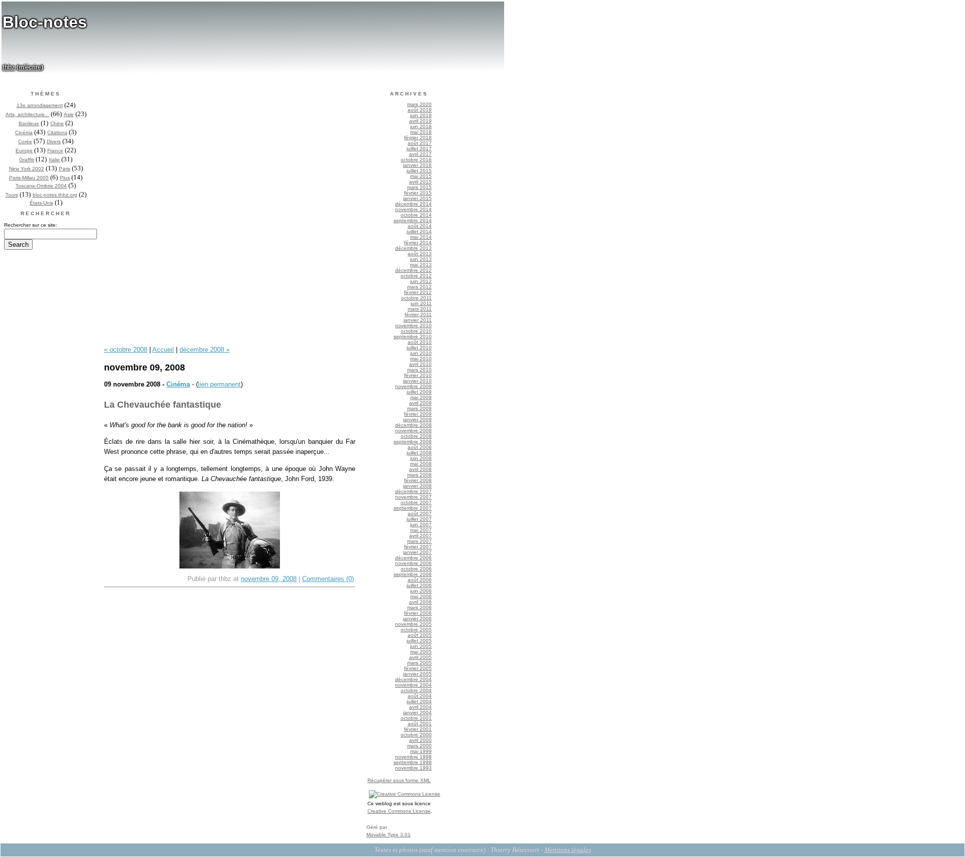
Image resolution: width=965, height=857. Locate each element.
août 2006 (420, 580)
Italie (54, 159)
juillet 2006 (419, 585)
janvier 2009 (417, 419)
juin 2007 (421, 524)
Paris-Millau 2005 (29, 177)
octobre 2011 (416, 298)
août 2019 (420, 110)
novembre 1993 (413, 768)
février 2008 (418, 480)
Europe (24, 150)
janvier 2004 (417, 712)
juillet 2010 (419, 347)
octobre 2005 (416, 629)
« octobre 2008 (125, 349)
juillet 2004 (419, 701)
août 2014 (420, 226)
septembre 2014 (413, 220)
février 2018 (418, 137)
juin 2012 (421, 281)
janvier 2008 (417, 486)
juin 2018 (421, 126)
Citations (57, 132)
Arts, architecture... (27, 114)
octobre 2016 (416, 159)
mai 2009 (421, 397)
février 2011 (418, 314)
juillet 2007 (419, 519)
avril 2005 (420, 657)
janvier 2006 (417, 618)
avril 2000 (420, 740)
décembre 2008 (413, 425)
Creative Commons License (399, 811)
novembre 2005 (413, 624)
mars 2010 (419, 369)
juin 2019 (421, 115)
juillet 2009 (419, 392)
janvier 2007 (417, 552)
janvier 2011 (418, 320)
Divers (54, 141)
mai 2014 (421, 237)
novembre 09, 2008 (269, 579)
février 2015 (418, 193)
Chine (57, 123)
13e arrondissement (40, 105)
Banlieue (29, 123)
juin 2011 (421, 303)
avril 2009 (420, 403)
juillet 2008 (419, 452)
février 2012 (418, 292)
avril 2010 (420, 364)
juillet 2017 (419, 148)
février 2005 (418, 668)
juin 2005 (421, 646)
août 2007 (420, 513)
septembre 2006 (413, 574)
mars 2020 (419, 104)
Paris (64, 168)
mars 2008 (419, 475)
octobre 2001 (416, 718)
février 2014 (418, 242)
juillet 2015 (419, 170)
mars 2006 (419, 607)
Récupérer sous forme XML (399, 780)
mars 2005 (419, 662)
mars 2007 (419, 541)
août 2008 (420, 447)
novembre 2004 (413, 685)
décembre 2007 (413, 491)
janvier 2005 (417, 674)
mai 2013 (421, 264)
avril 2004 (420, 707)
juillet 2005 (419, 640)
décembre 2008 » (204, 349)
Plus (65, 177)
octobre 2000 (416, 734)
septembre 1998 (413, 762)
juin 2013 (421, 259)
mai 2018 (421, 132)
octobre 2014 (416, 215)
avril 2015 (420, 181)
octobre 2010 (416, 331)
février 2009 (418, 414)
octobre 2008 (416, 436)
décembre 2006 (413, 557)
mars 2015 (419, 187)
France (55, 150)
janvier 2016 (417, 165)
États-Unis (41, 203)
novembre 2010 (413, 325)
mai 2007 (421, 530)
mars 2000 (419, 745)
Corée (25, 141)
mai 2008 (421, 463)
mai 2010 (421, 358)
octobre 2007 (416, 502)
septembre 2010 (413, 336)
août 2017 (420, 143)
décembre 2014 (413, 204)
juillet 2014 (419, 231)
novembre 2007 (413, 497)
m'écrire (30, 67)
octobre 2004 (416, 690)
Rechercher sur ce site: (30, 225)
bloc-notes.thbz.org (55, 195)
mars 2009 (419, 408)
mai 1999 (421, 751)
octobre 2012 (416, 275)
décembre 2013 (413, 248)
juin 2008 (421, 458)
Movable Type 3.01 (388, 834)
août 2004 (420, 696)
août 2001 (420, 723)
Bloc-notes (45, 22)
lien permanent (219, 384)
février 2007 (418, 546)
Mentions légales (567, 849)
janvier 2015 (417, 198)
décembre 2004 (413, 679)
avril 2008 (420, 469)
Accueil (163, 349)
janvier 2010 (417, 381)
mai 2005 (421, 651)
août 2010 (420, 342)
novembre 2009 (413, 386)
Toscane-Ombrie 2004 (41, 185)
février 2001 (418, 729)
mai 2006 (421, 596)
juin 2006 (421, 591)
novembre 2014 (413, 209)
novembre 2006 (413, 563)
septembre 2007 (413, 508)
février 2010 (418, 375)
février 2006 (418, 613)
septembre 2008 (413, 441)
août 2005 (420, 635)
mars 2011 (420, 309)
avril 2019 (420, 121)
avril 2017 (420, 154)
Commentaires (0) (328, 579)
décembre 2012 (413, 270)
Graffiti (26, 159)
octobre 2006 (416, 569)
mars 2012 (419, 287)
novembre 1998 (413, 756)
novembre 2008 (413, 430)
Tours (12, 195)
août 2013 (420, 253)
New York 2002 (26, 168)
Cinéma (24, 132)
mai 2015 (421, 176)
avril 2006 (420, 602)
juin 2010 (421, 353)
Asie (69, 114)
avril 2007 (420, 535)
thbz (9, 67)
